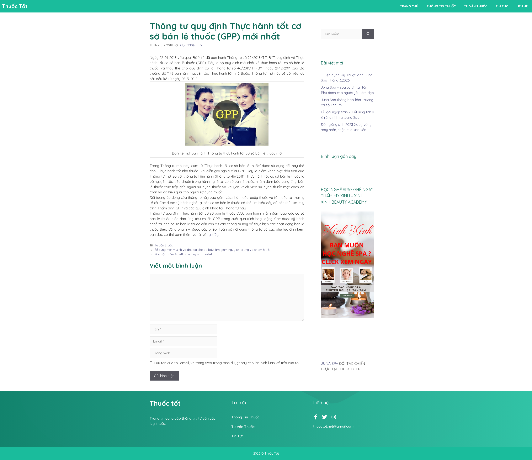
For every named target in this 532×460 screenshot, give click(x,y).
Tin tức (502, 6)
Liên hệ (522, 6)
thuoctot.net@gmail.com (333, 426)
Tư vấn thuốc (475, 6)
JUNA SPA (329, 363)
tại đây (212, 234)
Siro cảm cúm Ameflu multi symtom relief (183, 254)
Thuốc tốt (165, 403)
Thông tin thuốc (441, 6)
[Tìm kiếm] (368, 34)
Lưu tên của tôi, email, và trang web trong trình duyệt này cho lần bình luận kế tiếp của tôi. (227, 363)
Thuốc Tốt (14, 6)
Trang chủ (409, 6)
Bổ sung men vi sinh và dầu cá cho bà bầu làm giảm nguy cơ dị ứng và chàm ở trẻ (212, 250)
